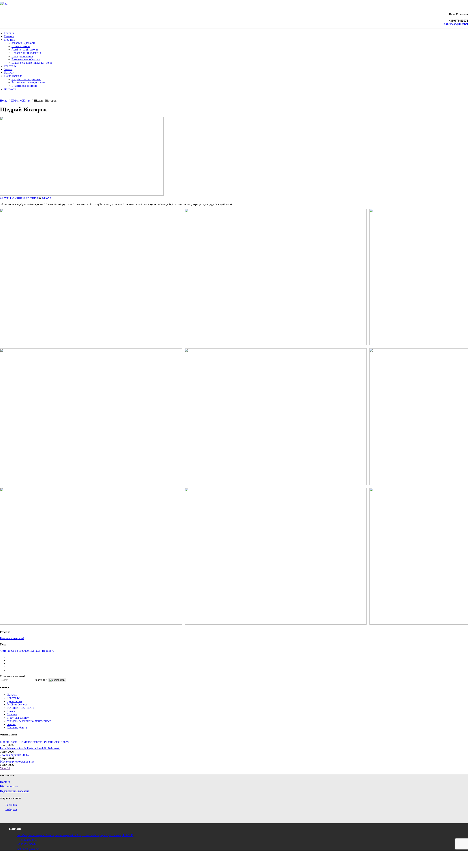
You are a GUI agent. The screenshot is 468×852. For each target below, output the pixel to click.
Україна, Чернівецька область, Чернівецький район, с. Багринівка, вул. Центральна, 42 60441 (75, 835)
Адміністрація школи (25, 49)
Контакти (10, 89)
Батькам (9, 72)
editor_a (46, 197)
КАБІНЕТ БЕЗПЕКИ (20, 707)
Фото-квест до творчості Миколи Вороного (27, 650)
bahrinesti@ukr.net (28, 849)
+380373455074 (27, 839)
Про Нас (9, 39)
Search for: (41, 679)
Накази (11, 711)
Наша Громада (13, 75)
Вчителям (10, 66)
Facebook (11, 804)
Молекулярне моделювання (17, 761)
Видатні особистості (24, 85)
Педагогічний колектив (26, 52)
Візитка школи (21, 46)
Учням (8, 69)
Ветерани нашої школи (26, 59)
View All (5, 768)
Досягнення (14, 701)
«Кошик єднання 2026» (14, 754)
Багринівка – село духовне (28, 82)
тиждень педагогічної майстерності (29, 720)
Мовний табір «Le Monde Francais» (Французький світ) (34, 741)
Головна (9, 33)
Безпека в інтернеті (12, 638)
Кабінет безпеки (17, 704)
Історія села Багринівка (26, 79)
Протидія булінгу (18, 717)
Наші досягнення (22, 56)
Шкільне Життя (28, 197)
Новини (9, 36)
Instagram (11, 809)
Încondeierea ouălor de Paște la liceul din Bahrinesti (30, 748)
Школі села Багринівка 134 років (32, 62)
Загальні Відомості (23, 42)
